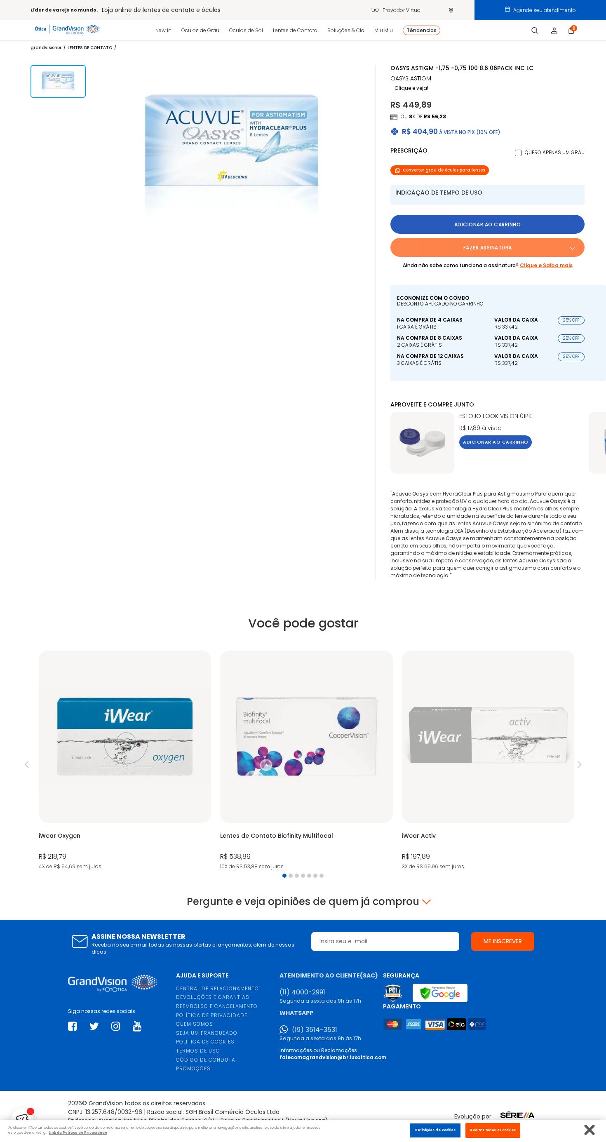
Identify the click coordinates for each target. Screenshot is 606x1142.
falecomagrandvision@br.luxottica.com (333, 1057)
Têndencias (421, 30)
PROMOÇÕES (193, 1068)
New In (163, 30)
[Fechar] (590, 1130)
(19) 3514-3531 (314, 1029)
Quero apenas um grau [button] (555, 152)
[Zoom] (58, 81)
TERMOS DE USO (198, 1050)
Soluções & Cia (345, 30)
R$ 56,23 (435, 116)
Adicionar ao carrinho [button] (487, 224)
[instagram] (115, 1026)
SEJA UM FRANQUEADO (206, 1032)
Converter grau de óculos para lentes (444, 170)
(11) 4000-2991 (302, 992)
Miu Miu (383, 30)
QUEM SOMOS (194, 1023)
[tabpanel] (125, 761)
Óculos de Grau (200, 30)
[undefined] (232, 147)
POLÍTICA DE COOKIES (205, 1041)
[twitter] (94, 1026)
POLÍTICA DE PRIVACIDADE (211, 1015)
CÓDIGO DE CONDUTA (205, 1059)
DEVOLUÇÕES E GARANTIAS (212, 997)
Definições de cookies (435, 1130)
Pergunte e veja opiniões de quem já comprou (303, 901)
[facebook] (72, 1026)
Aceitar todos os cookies (493, 1130)
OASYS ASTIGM (410, 78)
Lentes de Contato (295, 30)
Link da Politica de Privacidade (78, 1132)
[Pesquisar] (535, 30)
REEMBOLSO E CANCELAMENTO (217, 1006)
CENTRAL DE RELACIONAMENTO (217, 988)
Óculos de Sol (246, 30)
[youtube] (137, 1026)
